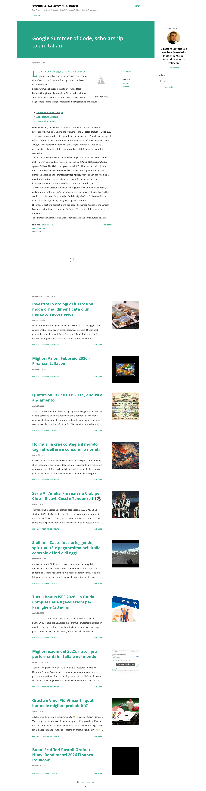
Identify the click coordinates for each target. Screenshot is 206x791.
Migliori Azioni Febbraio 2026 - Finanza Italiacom (61, 361)
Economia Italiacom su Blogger (55, 6)
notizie (125, 83)
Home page (37, 15)
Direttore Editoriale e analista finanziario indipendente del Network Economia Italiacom (174, 56)
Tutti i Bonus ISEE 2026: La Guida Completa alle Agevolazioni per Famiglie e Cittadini (63, 602)
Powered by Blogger (87, 782)
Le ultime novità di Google (49, 112)
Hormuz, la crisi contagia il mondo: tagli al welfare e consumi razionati (66, 446)
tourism (126, 86)
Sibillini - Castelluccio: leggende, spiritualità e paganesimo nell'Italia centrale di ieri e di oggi (66, 547)
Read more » (98, 345)
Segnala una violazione (168, 87)
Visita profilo (173, 68)
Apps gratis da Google (47, 116)
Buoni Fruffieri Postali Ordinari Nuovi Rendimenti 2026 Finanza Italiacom (62, 755)
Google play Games (45, 121)
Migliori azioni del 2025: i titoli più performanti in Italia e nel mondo (64, 654)
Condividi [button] (127, 71)
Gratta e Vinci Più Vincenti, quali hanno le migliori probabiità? (63, 703)
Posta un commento (50, 345)
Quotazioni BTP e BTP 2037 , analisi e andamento (67, 397)
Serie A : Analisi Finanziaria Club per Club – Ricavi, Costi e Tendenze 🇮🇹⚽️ (66, 496)
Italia (44, 229)
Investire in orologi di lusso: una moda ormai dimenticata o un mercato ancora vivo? (62, 309)
